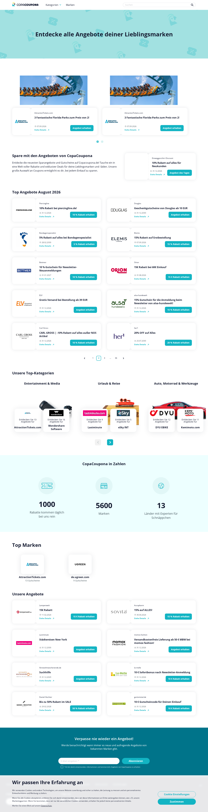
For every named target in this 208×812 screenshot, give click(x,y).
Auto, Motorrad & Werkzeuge (176, 384)
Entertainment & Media (42, 384)
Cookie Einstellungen (177, 794)
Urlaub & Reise (109, 384)
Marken (70, 5)
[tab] (97, 141)
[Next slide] (110, 442)
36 (116, 358)
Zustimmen (177, 801)
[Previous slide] (98, 442)
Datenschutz (46, 805)
